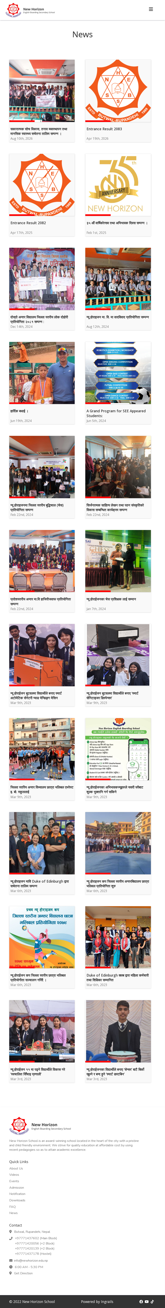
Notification (17, 1194)
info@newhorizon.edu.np (30, 1260)
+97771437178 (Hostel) (32, 1254)
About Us (16, 1168)
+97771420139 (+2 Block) (34, 1249)
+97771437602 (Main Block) (35, 1238)
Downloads (17, 1200)
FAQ (12, 1207)
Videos (14, 1175)
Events (14, 1181)
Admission (16, 1187)
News (13, 1213)
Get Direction (22, 1273)
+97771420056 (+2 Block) (34, 1243)
